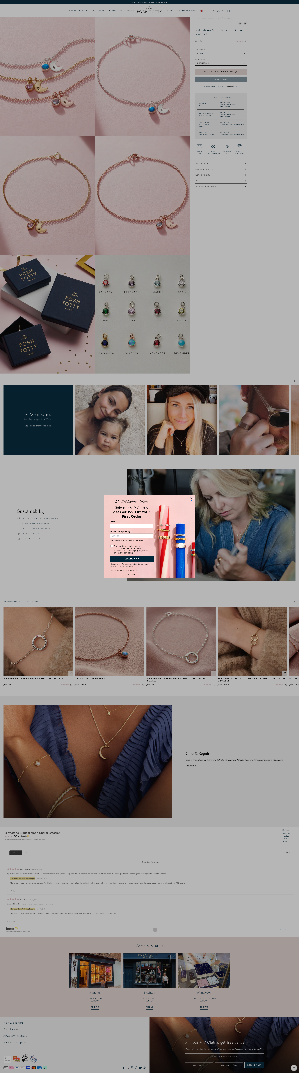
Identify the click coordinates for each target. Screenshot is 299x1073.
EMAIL (113, 522)
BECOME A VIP (132, 559)
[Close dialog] (191, 498)
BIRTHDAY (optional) (120, 532)
